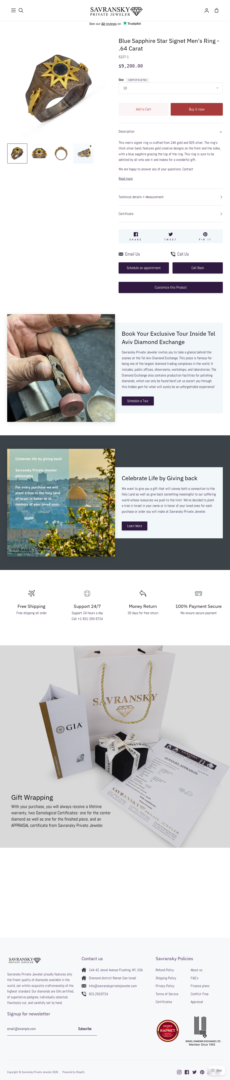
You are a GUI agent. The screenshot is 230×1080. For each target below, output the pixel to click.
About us (196, 970)
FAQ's (194, 978)
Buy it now (197, 109)
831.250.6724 (98, 994)
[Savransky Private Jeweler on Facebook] (187, 1072)
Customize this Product (171, 287)
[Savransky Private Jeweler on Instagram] (179, 1072)
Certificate (126, 213)
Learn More (134, 526)
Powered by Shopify (73, 1072)
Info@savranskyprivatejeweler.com (113, 986)
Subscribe (84, 1028)
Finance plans (200, 986)
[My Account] (206, 10)
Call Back (197, 267)
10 (125, 88)
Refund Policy (165, 970)
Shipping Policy (166, 978)
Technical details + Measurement (141, 197)
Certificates (137, 80)
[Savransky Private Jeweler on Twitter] (194, 1072)
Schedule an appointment (144, 267)
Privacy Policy (165, 986)
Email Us (132, 254)
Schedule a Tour (137, 401)
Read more (126, 178)
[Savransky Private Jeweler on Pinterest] (202, 1072)
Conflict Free (199, 994)
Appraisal (197, 1001)
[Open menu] (13, 10)
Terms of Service (167, 994)
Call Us (183, 254)
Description (126, 131)
